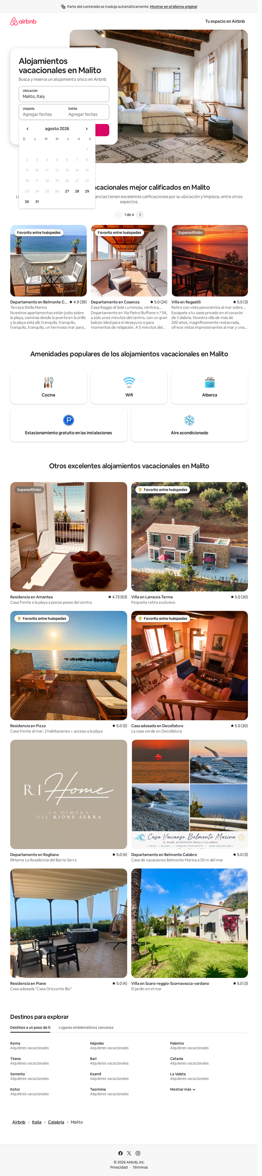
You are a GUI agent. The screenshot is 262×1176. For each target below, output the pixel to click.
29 (87, 191)
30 (27, 201)
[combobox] (64, 96)
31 (37, 201)
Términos (140, 1167)
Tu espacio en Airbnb (225, 21)
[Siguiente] (140, 215)
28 (77, 191)
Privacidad (119, 1167)
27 (67, 191)
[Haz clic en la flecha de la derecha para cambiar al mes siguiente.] (86, 128)
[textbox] (41, 114)
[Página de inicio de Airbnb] (23, 21)
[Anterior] (118, 215)
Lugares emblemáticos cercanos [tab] (86, 1027)
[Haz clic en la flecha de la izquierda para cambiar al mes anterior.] (27, 128)
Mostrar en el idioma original (173, 6)
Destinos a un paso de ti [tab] (30, 1027)
